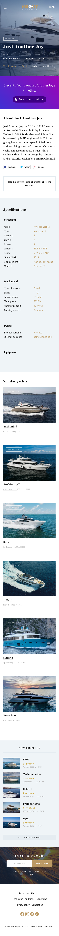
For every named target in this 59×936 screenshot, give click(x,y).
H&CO (7, 600)
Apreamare (7, 663)
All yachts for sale (29, 837)
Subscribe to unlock (31, 99)
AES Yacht (27, 811)
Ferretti (6, 605)
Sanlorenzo (7, 547)
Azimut (26, 767)
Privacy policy (23, 904)
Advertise (24, 893)
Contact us (37, 904)
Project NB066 (31, 803)
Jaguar (5, 431)
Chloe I (27, 789)
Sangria (8, 657)
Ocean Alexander (10, 489)
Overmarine (28, 782)
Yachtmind (10, 426)
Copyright (42, 898)
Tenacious (9, 715)
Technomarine (32, 774)
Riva (5, 720)
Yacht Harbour (30, 8)
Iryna (26, 818)
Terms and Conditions (23, 898)
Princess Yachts (11, 58)
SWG (26, 759)
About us (35, 893)
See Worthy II (11, 484)
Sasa (6, 542)
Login (52, 7)
